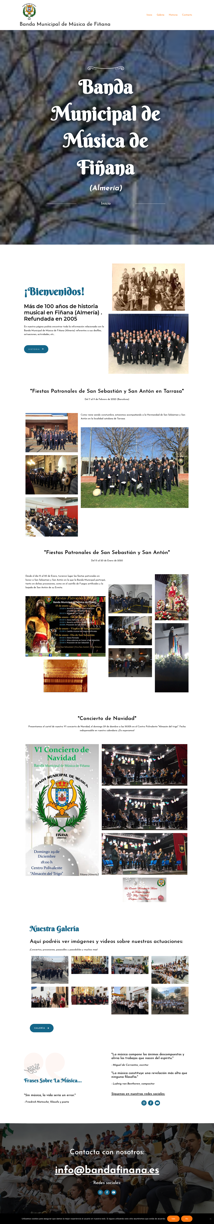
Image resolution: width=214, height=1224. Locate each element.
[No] (210, 1218)
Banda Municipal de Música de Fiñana (65, 24)
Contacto (187, 15)
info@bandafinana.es (107, 1170)
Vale (173, 1218)
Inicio (149, 15)
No (186, 1218)
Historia (173, 15)
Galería (160, 15)
